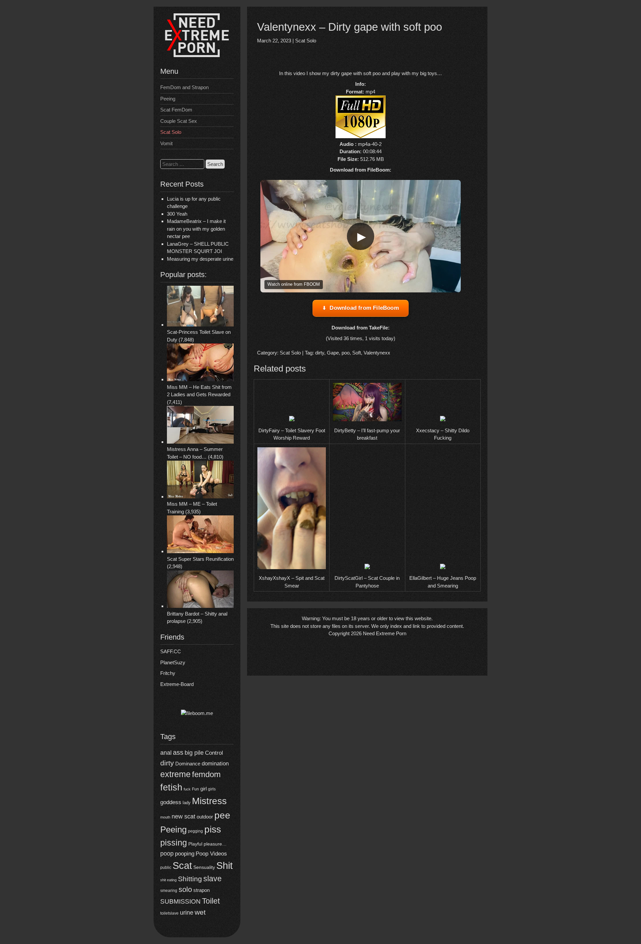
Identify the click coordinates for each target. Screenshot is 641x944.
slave (212, 878)
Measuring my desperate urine (200, 259)
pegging (195, 831)
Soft (356, 353)
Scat (182, 865)
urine (186, 912)
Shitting (190, 879)
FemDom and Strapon (184, 87)
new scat (183, 816)
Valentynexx (377, 353)
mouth (165, 817)
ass (178, 752)
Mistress (209, 801)
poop (167, 853)
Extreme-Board (177, 684)
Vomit (166, 143)
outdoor (205, 816)
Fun (195, 789)
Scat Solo (170, 132)
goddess (170, 802)
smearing (168, 890)
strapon (201, 890)
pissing (173, 842)
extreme (175, 774)
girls (212, 789)
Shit (224, 865)
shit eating (168, 880)
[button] (360, 236)
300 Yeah (177, 214)
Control (214, 753)
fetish (171, 787)
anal (166, 752)
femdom (206, 774)
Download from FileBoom (364, 308)
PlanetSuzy (172, 662)
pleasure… (215, 844)
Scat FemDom (176, 109)
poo (346, 353)
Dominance (187, 763)
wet (200, 912)
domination (215, 763)
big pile (194, 752)
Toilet (211, 901)
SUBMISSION (180, 901)
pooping (184, 854)
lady (187, 802)
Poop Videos (211, 854)
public (165, 867)
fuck (187, 789)
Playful (195, 844)
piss (212, 829)
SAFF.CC (170, 651)
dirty (167, 763)
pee (222, 815)
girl (203, 788)
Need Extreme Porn (384, 633)
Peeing (167, 98)
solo (185, 889)
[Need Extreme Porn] (197, 55)
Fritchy (167, 673)
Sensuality (204, 867)
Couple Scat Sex (178, 121)
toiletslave (169, 913)
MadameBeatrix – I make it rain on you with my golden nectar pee (196, 228)
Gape (333, 353)
